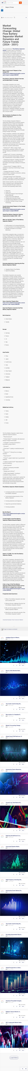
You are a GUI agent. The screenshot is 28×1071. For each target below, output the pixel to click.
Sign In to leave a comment (10, 629)
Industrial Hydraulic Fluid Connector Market (13, 619)
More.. (23, 665)
